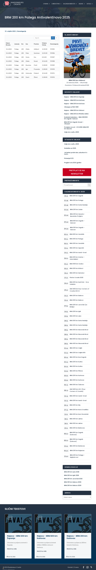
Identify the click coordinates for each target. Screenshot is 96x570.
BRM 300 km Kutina (76, 366)
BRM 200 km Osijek (76, 348)
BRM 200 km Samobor (77, 273)
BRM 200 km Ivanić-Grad (78, 252)
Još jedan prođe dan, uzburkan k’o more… (75, 153)
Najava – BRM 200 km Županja (74, 97)
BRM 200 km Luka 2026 (71, 472)
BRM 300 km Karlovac (77, 380)
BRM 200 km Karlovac (77, 375)
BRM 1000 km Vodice (76, 264)
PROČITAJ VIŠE (12, 549)
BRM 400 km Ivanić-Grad (78, 396)
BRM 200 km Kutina (76, 362)
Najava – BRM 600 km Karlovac (74, 100)
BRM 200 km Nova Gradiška (79, 410)
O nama (45, 3)
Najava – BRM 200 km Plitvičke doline (76, 114)
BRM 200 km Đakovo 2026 (72, 485)
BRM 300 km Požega (76, 239)
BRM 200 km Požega (76, 200)
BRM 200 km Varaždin (77, 243)
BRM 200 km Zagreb (76, 196)
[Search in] (56, 37)
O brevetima (56, 3)
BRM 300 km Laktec (76, 423)
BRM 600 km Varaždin (77, 234)
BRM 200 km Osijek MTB (77, 353)
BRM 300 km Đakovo (76, 300)
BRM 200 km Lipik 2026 (71, 475)
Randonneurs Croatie (14, 567)
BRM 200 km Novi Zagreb (78, 357)
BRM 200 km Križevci (76, 268)
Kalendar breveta (69, 3)
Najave (10, 517)
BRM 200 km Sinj (75, 405)
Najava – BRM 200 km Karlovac (74, 103)
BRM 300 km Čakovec (77, 385)
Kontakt (70, 567)
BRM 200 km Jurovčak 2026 (73, 479)
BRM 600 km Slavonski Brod (79, 339)
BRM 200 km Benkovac (77, 428)
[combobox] (77, 185)
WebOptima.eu (11, 569)
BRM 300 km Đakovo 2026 (72, 482)
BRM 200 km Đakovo (76, 295)
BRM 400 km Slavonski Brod (79, 343)
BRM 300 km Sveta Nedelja (78, 321)
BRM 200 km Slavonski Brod (79, 334)
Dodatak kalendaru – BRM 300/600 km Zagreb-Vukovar (76, 118)
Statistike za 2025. (70, 148)
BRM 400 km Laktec (76, 419)
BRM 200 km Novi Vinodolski (79, 414)
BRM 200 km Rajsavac (77, 450)
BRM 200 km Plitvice (76, 371)
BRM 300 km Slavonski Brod (79, 330)
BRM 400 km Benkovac (77, 446)
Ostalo (89, 3)
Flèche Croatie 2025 (76, 277)
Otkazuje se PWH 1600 (71, 107)
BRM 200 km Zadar (76, 209)
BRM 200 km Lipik (75, 311)
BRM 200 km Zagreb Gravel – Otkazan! (73, 123)
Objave (81, 3)
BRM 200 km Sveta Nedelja (79, 205)
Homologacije (21, 31)
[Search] (53, 37)
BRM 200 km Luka (75, 316)
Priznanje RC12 (69, 158)
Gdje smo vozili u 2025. (71, 132)
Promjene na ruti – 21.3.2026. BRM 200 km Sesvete (76, 128)
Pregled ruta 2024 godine (72, 162)
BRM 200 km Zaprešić (77, 248)
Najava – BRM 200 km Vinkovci (74, 110)
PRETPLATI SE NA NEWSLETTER (77, 172)
